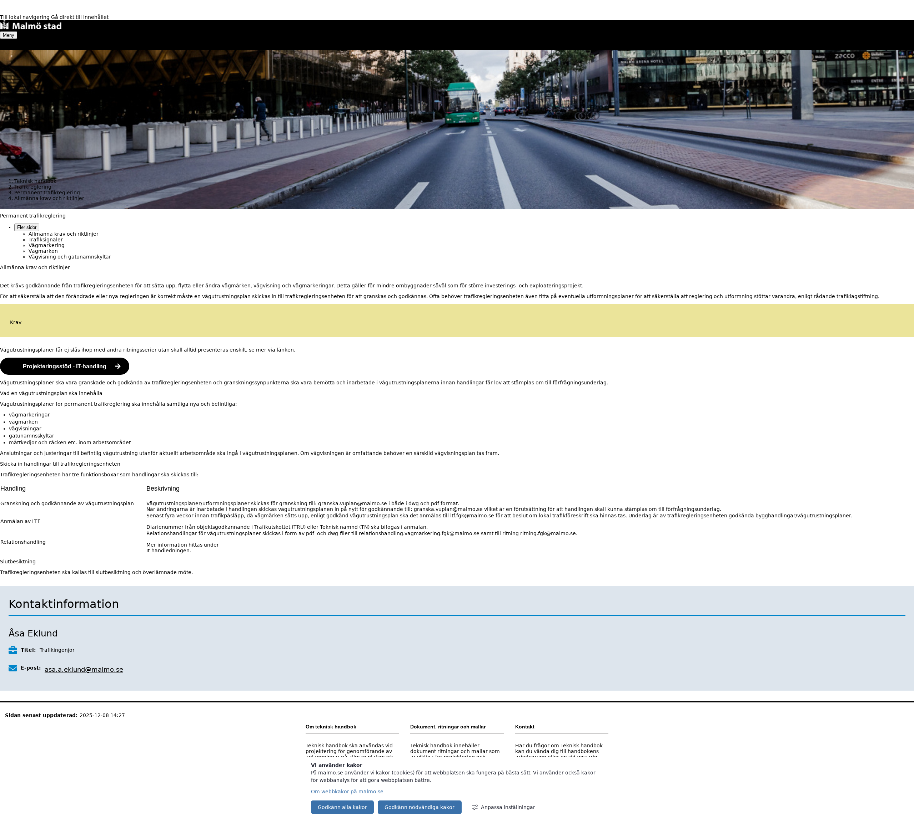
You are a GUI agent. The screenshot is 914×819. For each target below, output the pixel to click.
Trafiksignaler (46, 239)
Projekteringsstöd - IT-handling (64, 366)
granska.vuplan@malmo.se (352, 503)
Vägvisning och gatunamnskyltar (70, 257)
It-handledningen (168, 550)
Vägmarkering (47, 245)
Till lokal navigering (25, 17)
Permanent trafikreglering (47, 192)
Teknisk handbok (35, 181)
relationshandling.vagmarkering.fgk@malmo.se (419, 533)
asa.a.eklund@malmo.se (84, 669)
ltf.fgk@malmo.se (472, 515)
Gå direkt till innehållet (80, 17)
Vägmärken (43, 251)
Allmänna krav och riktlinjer (64, 234)
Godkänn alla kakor (342, 807)
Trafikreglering (32, 187)
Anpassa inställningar (508, 807)
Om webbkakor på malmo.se (347, 791)
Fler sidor (26, 227)
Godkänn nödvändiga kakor (420, 807)
